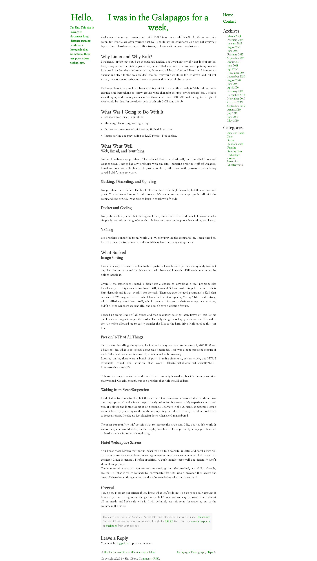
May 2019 (232, 121)
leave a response (200, 521)
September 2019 (236, 106)
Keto (230, 136)
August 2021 (234, 62)
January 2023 (234, 43)
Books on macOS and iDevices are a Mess (129, 552)
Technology (203, 517)
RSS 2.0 (169, 521)
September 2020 (236, 76)
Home (228, 15)
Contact (229, 21)
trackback (111, 526)
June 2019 (232, 117)
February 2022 (235, 54)
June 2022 (232, 51)
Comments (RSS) (149, 558)
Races (230, 140)
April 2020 (232, 87)
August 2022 (234, 47)
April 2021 (232, 69)
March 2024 (234, 36)
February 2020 (235, 91)
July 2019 (232, 113)
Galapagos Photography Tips (195, 552)
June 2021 (232, 65)
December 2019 (236, 95)
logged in (122, 543)
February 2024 (235, 40)
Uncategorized (235, 165)
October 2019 (235, 102)
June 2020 (232, 84)
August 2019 (234, 109)
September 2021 (236, 58)
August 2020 (234, 80)
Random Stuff (235, 144)
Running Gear (234, 151)
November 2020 (236, 73)
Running (231, 147)
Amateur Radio (235, 133)
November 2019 (236, 98)
